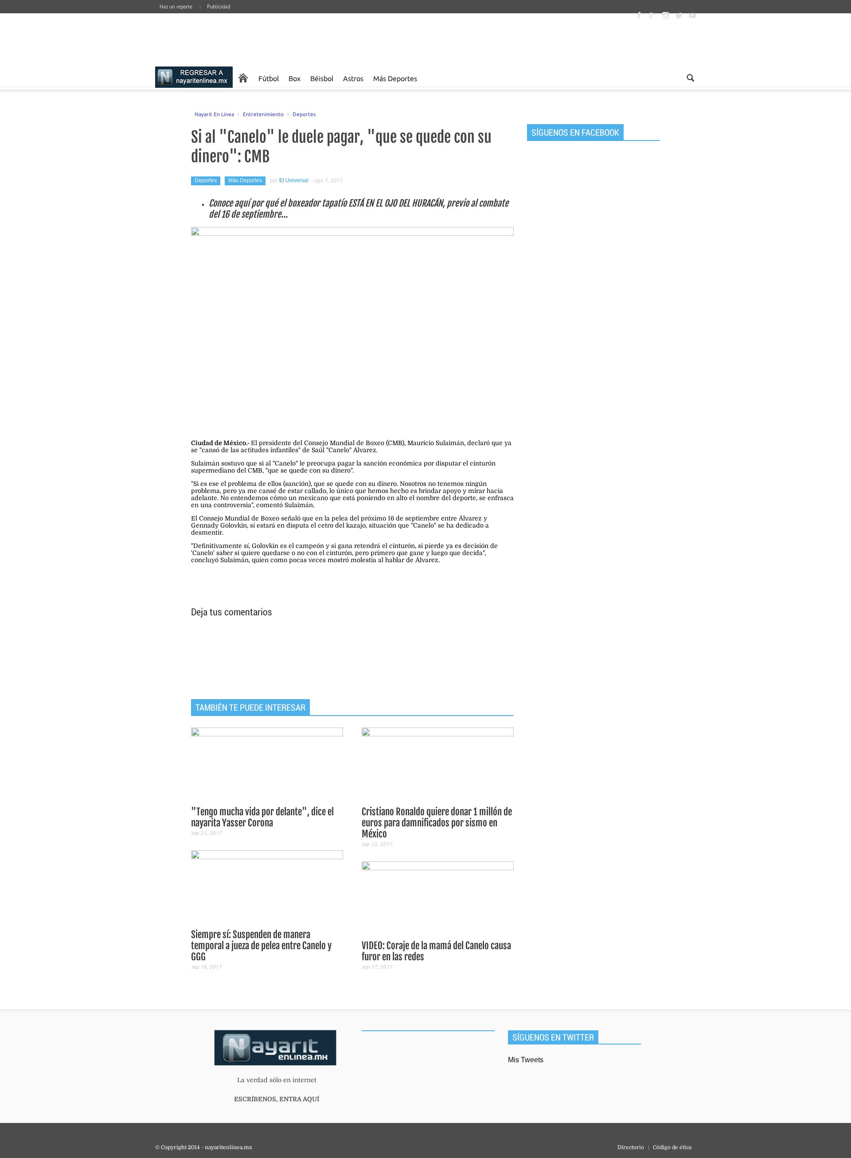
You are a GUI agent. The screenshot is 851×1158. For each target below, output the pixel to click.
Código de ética (672, 1147)
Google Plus (652, 15)
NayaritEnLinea (194, 78)
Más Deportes (395, 78)
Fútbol (268, 78)
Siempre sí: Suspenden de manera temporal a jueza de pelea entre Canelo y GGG (261, 945)
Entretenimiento (263, 113)
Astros (353, 78)
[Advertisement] (352, 660)
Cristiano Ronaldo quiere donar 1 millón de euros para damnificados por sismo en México (437, 823)
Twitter (679, 15)
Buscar (690, 77)
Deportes (304, 113)
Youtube (692, 15)
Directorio (630, 1147)
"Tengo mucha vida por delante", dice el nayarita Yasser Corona (262, 817)
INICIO (243, 78)
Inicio (221, 40)
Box (295, 78)
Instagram (665, 15)
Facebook (639, 15)
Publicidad (218, 6)
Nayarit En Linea (214, 113)
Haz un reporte (176, 6)
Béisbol (321, 78)
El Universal (293, 180)
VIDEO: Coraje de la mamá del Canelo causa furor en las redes (436, 951)
